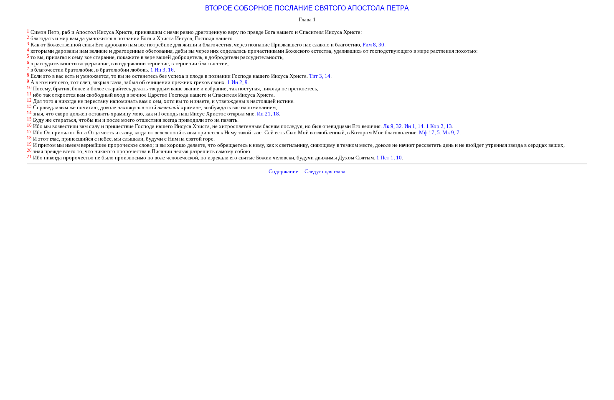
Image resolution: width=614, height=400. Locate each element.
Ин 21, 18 (268, 114)
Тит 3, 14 (319, 76)
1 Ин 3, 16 (162, 70)
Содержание (283, 171)
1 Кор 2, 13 (439, 126)
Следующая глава (325, 171)
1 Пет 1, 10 (389, 158)
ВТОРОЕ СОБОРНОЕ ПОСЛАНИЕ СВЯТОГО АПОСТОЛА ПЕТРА (307, 8)
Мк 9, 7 (450, 133)
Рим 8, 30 (373, 45)
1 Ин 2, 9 (237, 82)
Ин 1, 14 (414, 126)
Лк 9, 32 (392, 126)
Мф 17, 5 (429, 133)
